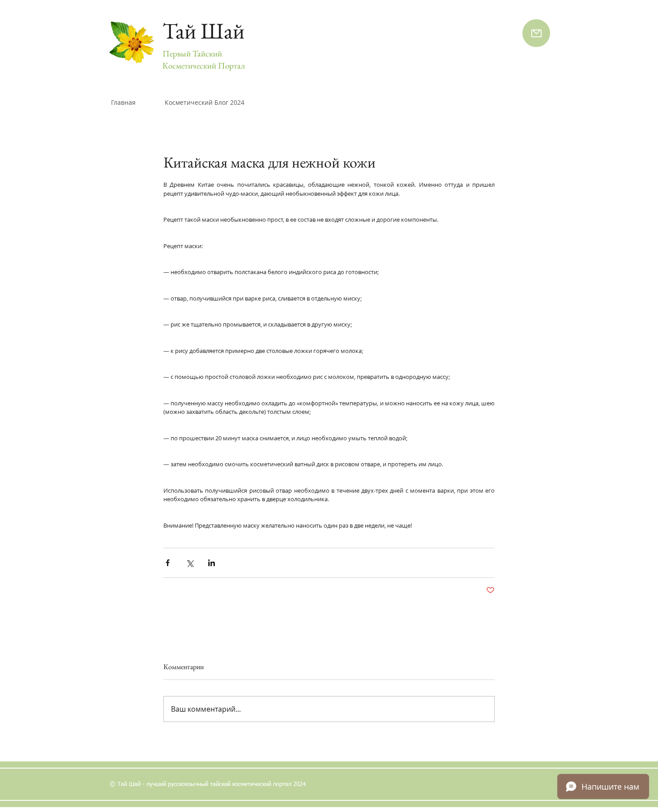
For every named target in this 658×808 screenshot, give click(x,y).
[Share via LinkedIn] (211, 563)
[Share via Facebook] (167, 563)
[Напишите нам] (536, 33)
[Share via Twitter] (189, 563)
